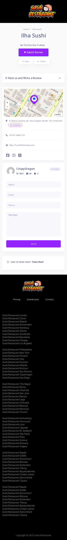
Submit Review (35, 52)
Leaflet (57, 114)
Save (27, 61)
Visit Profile (55, 169)
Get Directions (15, 125)
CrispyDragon (25, 169)
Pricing (16, 299)
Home (26, 29)
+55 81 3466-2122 (17, 135)
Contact (49, 299)
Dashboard (33, 299)
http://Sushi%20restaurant (21, 145)
